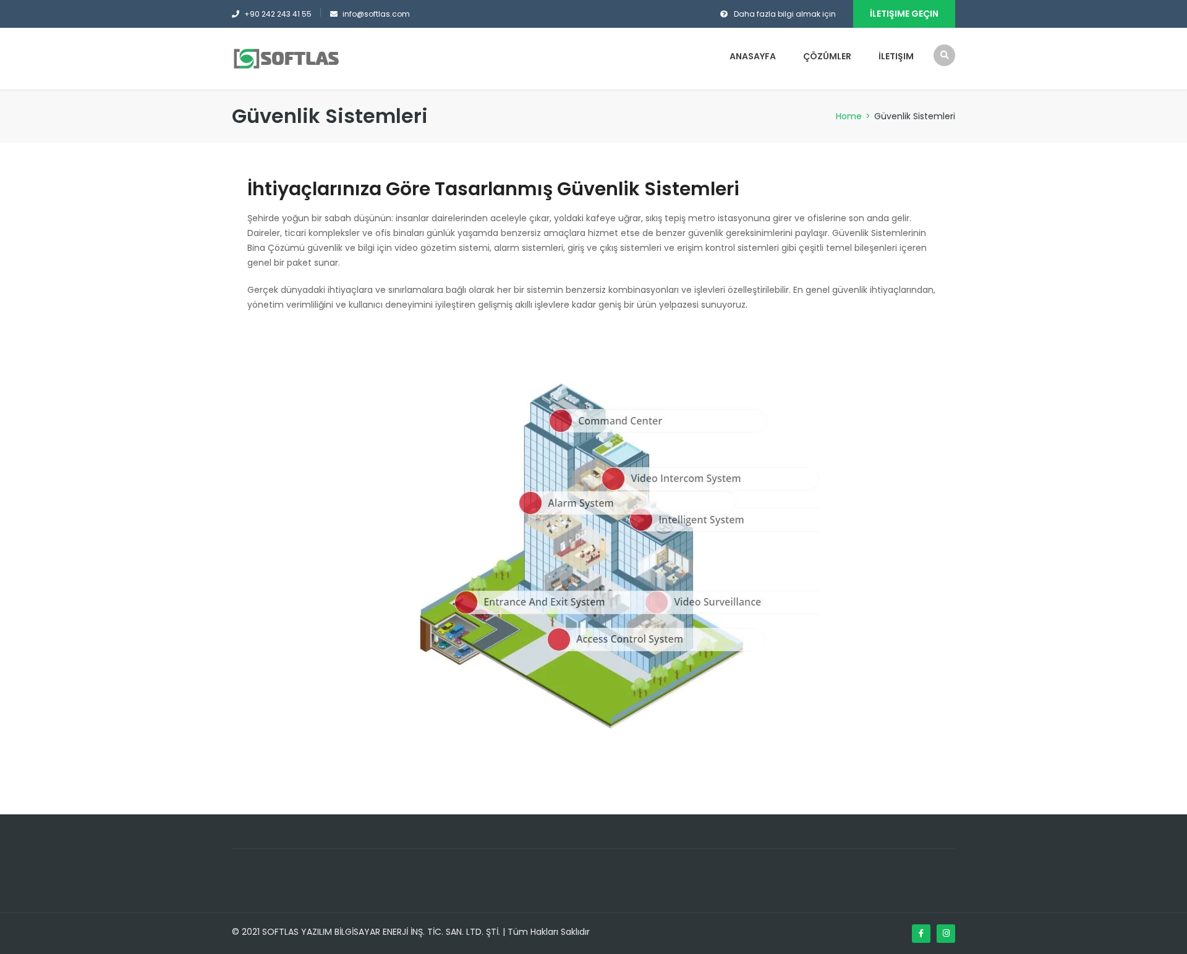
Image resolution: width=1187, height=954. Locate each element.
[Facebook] (921, 933)
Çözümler (827, 56)
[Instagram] (946, 933)
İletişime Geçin (904, 13)
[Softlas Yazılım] (286, 58)
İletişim (896, 56)
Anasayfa (753, 56)
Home (849, 116)
